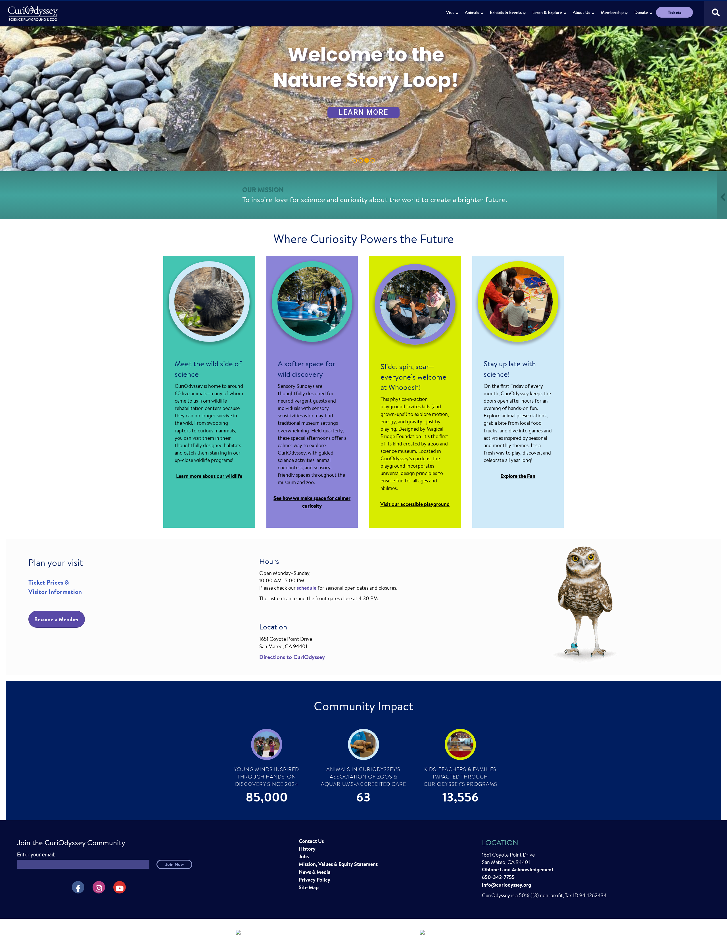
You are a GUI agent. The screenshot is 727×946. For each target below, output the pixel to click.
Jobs (304, 856)
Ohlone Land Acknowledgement (517, 869)
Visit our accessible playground (415, 504)
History (307, 848)
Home (33, 10)
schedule (306, 587)
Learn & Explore (547, 12)
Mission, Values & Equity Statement (338, 864)
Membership (612, 12)
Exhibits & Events (506, 12)
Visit (450, 12)
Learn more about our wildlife (209, 476)
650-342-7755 (498, 877)
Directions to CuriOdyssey (292, 657)
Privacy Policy (314, 879)
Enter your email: (36, 854)
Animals (472, 12)
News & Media (315, 872)
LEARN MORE (363, 112)
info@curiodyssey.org (506, 884)
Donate (641, 12)
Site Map (309, 887)
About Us (581, 12)
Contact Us (311, 841)
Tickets (674, 12)
